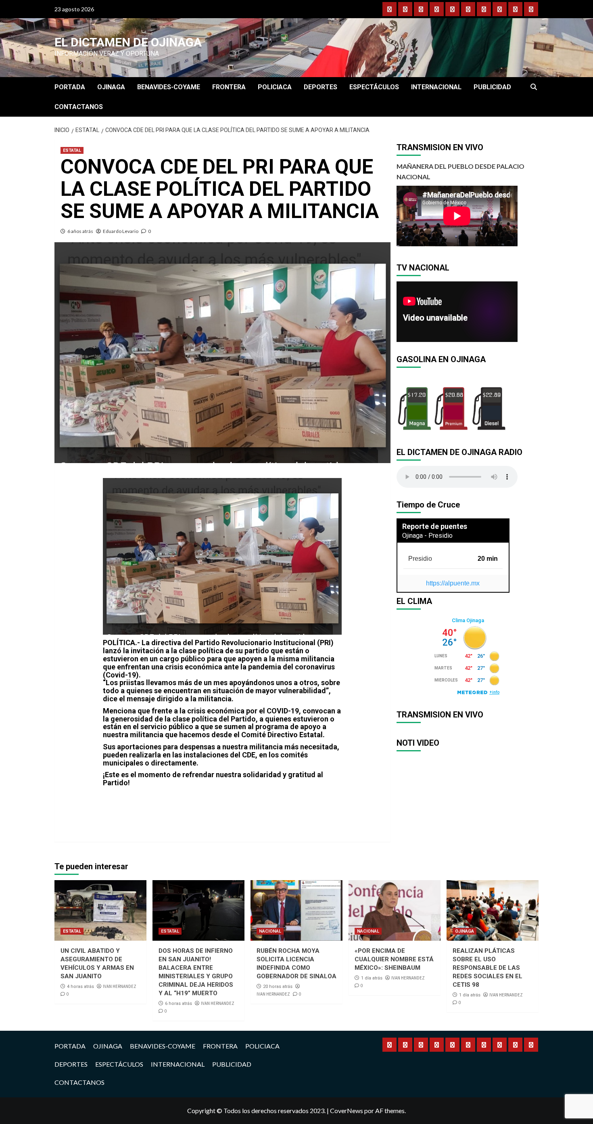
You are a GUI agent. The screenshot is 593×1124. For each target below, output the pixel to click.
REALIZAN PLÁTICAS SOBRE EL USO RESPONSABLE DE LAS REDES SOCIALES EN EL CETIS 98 (487, 967)
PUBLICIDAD (492, 87)
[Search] (533, 87)
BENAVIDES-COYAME (168, 87)
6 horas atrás (178, 1003)
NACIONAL (270, 931)
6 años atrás (80, 231)
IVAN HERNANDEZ (119, 986)
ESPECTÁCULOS (374, 87)
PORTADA (69, 87)
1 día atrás (371, 978)
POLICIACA (275, 87)
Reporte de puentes (434, 526)
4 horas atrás (80, 986)
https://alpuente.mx (453, 583)
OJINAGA (111, 87)
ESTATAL (72, 150)
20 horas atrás (277, 986)
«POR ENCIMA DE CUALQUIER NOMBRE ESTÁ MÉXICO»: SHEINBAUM (394, 959)
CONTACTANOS (78, 107)
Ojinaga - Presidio (427, 535)
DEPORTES (320, 87)
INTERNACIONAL (436, 87)
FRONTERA (229, 87)
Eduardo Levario (120, 231)
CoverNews (346, 1110)
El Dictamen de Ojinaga (128, 42)
